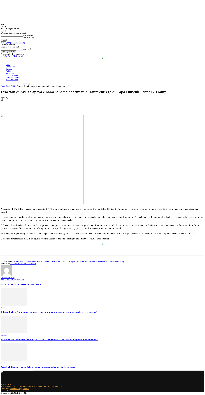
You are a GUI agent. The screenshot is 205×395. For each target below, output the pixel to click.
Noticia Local (11, 67)
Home (8, 65)
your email (27, 49)
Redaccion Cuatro (7, 278)
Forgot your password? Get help (13, 43)
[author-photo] (6, 275)
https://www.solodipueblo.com (12, 280)
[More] (57, 107)
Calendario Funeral (13, 77)
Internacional (10, 73)
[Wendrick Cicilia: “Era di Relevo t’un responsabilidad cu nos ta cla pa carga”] (14, 360)
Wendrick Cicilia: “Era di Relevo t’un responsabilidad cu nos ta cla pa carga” (39, 367)
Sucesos (9, 69)
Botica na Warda (12, 75)
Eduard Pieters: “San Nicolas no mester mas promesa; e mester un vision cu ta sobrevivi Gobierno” (49, 312)
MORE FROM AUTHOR (31, 284)
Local (8, 86)
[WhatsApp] (48, 107)
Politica (8, 71)
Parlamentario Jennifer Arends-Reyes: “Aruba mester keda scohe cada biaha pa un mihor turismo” (49, 339)
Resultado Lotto (12, 80)
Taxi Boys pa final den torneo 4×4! (23, 264)
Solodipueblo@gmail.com (19, 389)
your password (28, 38)
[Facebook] (23, 107)
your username (28, 35)
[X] (31, 107)
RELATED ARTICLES (11, 284)
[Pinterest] (40, 107)
